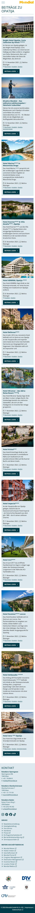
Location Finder (9, 864)
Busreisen (8, 67)
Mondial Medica (9, 866)
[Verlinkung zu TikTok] (14, 815)
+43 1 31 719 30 (8, 793)
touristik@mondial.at (10, 795)
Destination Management (13, 860)
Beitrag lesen (10, 71)
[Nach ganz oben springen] (32, 907)
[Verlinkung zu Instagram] (2, 815)
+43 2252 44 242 (8, 807)
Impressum (29, 907)
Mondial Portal (9, 855)
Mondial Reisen (9, 848)
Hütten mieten (9, 851)
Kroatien (14, 67)
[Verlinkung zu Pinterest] (6, 815)
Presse (6, 833)
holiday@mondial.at (10, 781)
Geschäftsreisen (9, 853)
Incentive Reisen (9, 862)
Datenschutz (16, 910)
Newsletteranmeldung (11, 824)
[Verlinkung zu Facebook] (10, 815)
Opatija (20, 67)
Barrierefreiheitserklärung (13, 837)
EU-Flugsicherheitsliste (12, 835)
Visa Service (8, 828)
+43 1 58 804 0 (8, 778)
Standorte (7, 831)
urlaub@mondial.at (10, 809)
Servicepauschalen (10, 840)
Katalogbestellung (10, 826)
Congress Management (12, 857)
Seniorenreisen (8, 129)
